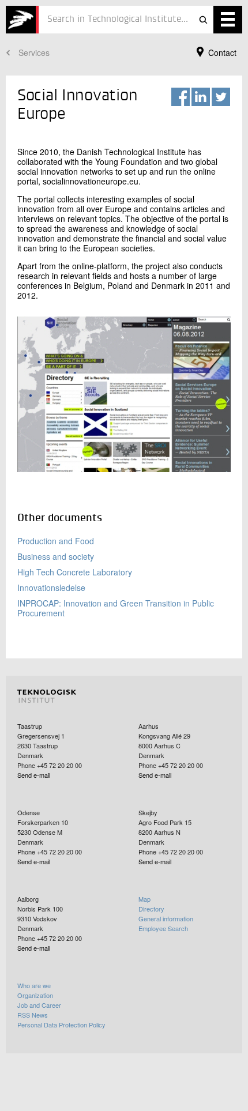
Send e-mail (33, 774)
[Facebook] (180, 97)
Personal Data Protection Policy (61, 1024)
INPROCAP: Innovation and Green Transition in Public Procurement (115, 608)
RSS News (32, 1014)
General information (165, 918)
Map (144, 898)
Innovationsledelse (51, 587)
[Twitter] (221, 97)
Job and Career (39, 1005)
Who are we (34, 985)
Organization (35, 995)
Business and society (55, 556)
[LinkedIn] (200, 97)
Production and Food (55, 541)
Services (34, 52)
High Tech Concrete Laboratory (74, 572)
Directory (151, 908)
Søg (203, 19)
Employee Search (163, 928)
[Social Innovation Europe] (22, 19)
